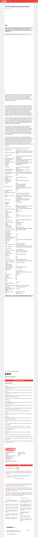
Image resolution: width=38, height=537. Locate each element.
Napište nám (16, 371)
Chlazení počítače (14, 492)
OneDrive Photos (13, 493)
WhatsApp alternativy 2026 (21, 485)
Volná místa (7, 453)
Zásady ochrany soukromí (9, 458)
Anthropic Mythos (7, 494)
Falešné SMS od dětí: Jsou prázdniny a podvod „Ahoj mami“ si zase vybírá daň (17, 426)
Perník (20, 489)
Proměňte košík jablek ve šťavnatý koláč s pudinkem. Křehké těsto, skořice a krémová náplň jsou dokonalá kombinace (26, 505)
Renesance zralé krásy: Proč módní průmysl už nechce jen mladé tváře (25, 516)
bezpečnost (7, 416)
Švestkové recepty (26, 489)
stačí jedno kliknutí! (27, 34)
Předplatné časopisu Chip (9, 452)
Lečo (22, 489)
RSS (18, 455)
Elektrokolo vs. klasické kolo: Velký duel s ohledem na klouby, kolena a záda (17, 434)
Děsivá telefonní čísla (14, 483)
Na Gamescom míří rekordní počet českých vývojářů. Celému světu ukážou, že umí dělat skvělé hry (11, 514)
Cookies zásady (7, 459)
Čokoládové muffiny (27, 487)
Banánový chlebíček (8, 488)
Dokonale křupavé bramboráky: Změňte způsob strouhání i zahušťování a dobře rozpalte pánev (26, 509)
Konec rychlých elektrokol (22, 492)
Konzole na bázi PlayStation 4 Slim (22, 494)
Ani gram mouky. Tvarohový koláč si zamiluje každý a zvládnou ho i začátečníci (25, 513)
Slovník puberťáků (21, 483)
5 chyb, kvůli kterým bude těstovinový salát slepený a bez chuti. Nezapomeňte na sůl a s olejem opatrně (26, 501)
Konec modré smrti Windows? (21, 493)
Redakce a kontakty (21, 452)
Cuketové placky (30, 488)
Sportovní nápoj (19, 488)
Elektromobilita (30, 494)
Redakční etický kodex (22, 453)
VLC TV (10, 495)
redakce (6, 8)
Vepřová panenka (14, 487)
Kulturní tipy (23, 484)
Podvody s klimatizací (15, 495)
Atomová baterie (13, 494)
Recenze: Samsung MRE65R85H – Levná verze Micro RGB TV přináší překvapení (11, 518)
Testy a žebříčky (8, 401)
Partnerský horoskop (28, 483)
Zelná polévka (8, 489)
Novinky (8, 4)
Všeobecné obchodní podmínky (10, 455)
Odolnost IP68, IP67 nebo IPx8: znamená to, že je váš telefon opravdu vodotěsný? (18, 436)
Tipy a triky (7, 430)
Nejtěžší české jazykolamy (12, 484)
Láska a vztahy (18, 484)
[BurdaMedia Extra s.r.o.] (10, 449)
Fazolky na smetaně (21, 487)
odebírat (19, 465)
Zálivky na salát (24, 488)
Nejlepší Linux (21, 495)
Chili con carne (14, 488)
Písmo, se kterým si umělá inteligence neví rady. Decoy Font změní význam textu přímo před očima (11, 511)
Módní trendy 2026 (13, 485)
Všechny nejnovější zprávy (19, 380)
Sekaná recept (16, 489)
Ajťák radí (27, 484)
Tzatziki (12, 489)
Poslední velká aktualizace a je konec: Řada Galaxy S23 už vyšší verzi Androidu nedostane (12, 507)
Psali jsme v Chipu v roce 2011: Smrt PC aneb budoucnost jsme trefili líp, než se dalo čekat (12, 505)
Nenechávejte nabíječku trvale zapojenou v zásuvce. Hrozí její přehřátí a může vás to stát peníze (12, 501)
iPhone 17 (6, 495)
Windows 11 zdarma (29, 493)
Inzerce (19, 454)
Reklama (6, 454)
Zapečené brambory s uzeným (12, 490)
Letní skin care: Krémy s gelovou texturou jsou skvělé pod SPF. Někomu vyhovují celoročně (26, 519)
